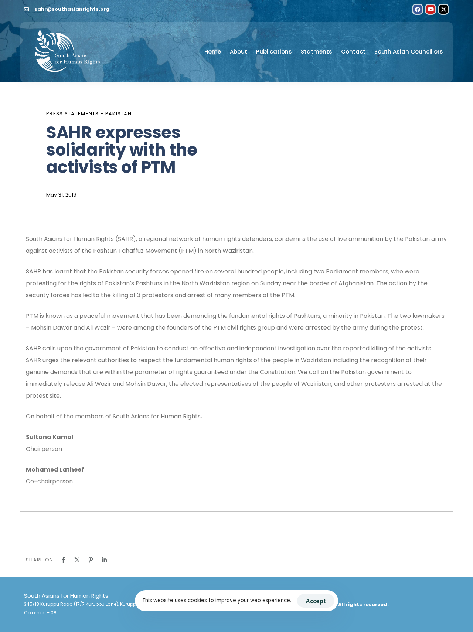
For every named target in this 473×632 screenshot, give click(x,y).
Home (212, 51)
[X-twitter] (443, 9)
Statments (316, 51)
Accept (316, 601)
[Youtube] (430, 9)
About (238, 51)
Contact (353, 51)
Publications (274, 51)
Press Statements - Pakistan (89, 113)
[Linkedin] (104, 560)
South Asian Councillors (408, 51)
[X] (77, 560)
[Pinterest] (90, 560)
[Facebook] (417, 9)
